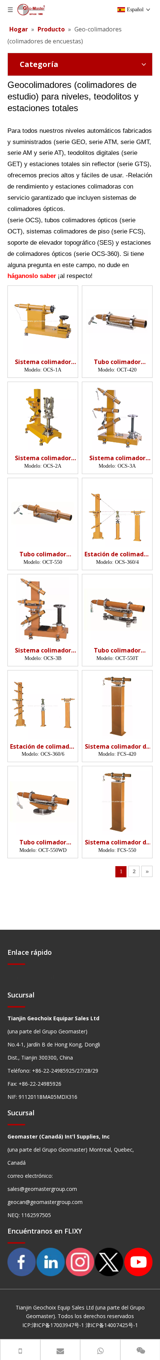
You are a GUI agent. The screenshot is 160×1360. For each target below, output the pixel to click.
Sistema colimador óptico (43, 362)
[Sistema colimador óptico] (43, 321)
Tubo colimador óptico (117, 362)
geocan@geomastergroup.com (45, 1201)
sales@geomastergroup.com (42, 1188)
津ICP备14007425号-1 (112, 1325)
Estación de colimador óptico (117, 554)
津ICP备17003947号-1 (58, 1325)
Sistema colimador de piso (117, 747)
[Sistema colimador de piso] (117, 705)
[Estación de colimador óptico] (117, 514)
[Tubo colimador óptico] (117, 321)
